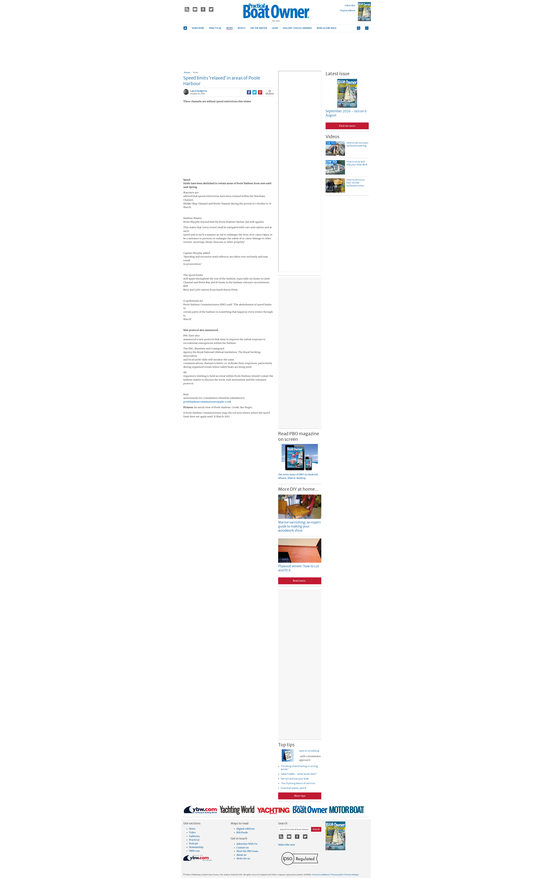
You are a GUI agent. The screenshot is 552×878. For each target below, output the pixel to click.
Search (316, 829)
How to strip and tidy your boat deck (356, 163)
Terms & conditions (320, 875)
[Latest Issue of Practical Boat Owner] (364, 11)
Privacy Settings (352, 875)
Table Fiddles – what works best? (299, 773)
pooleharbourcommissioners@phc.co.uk (207, 401)
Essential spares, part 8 (293, 788)
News (195, 72)
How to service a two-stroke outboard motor (355, 182)
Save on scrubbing (309, 750)
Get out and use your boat (295, 778)
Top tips (286, 744)
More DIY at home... (298, 489)
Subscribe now (286, 844)
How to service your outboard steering (357, 144)
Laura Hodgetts (198, 90)
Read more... (300, 580)
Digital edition (347, 10)
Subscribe (350, 5)
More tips (299, 795)
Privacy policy (337, 875)
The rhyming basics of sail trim (298, 783)
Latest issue (337, 73)
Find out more (347, 125)
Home (187, 72)
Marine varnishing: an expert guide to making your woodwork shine (299, 526)
